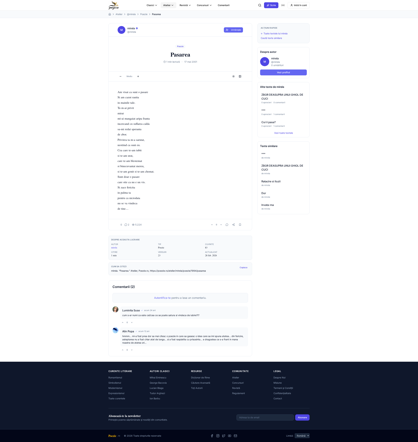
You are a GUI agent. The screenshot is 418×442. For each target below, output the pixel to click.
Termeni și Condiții (283, 388)
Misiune (277, 382)
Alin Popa (128, 331)
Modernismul (115, 388)
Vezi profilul (283, 72)
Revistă (184, 5)
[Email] (235, 435)
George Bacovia (158, 382)
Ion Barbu (155, 398)
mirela (114, 247)
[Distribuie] (233, 225)
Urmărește (236, 30)
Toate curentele (116, 398)
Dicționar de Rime (200, 377)
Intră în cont (300, 5)
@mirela (131, 14)
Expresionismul (116, 393)
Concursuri (203, 5)
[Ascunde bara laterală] (240, 76)
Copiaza (243, 267)
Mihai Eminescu (158, 377)
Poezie (143, 14)
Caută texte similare (271, 38)
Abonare (302, 417)
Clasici (150, 5)
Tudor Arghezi (157, 393)
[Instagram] (217, 435)
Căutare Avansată (200, 382)
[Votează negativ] (221, 224)
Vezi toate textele (283, 132)
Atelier (166, 5)
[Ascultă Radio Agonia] (283, 5)
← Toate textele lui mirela (274, 33)
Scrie (273, 5)
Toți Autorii (196, 388)
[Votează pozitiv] (212, 224)
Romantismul (115, 377)
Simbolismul (114, 382)
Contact (277, 398)
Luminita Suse (131, 310)
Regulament (238, 393)
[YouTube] (229, 435)
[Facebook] (212, 435)
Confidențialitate (282, 393)
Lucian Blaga (156, 388)
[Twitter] (223, 435)
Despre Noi (279, 377)
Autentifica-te (162, 297)
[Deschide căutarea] (260, 5)
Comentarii (224, 5)
